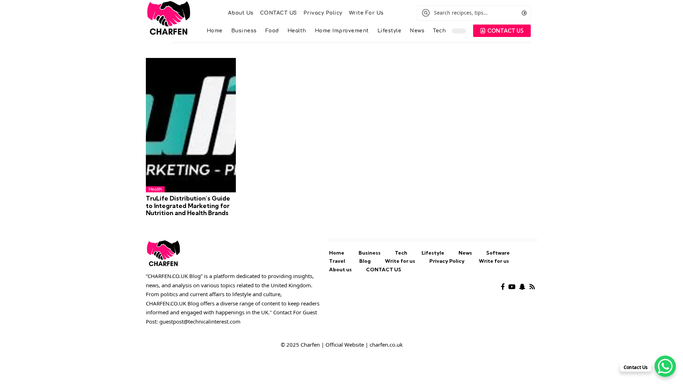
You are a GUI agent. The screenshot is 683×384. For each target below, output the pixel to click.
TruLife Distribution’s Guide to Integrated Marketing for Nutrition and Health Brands (188, 205)
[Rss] (532, 286)
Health (155, 189)
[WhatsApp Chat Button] (665, 366)
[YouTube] (512, 286)
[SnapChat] (522, 286)
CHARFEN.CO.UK (166, 303)
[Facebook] (503, 286)
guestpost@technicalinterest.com (199, 321)
